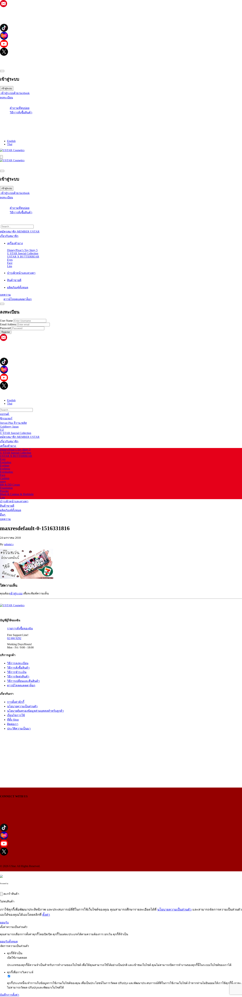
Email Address (8, 324)
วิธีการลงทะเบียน (17, 663)
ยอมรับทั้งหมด (9, 941)
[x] (121, 52)
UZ (2, 429)
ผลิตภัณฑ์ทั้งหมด (10, 510)
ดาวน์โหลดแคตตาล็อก (18, 299)
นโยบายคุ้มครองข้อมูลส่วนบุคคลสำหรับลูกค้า (35, 710)
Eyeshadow (6, 471)
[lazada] (121, 36)
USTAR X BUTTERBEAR (23, 256)
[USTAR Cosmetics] (12, 150)
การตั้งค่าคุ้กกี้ (15, 701)
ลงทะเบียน (6, 97)
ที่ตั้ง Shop (13, 719)
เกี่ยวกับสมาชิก (9, 441)
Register (5, 332)
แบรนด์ (5, 414)
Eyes (10, 259)
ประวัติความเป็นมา (19, 728)
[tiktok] (121, 28)
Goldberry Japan (9, 426)
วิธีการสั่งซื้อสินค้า (21, 112)
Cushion (4, 478)
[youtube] (121, 44)
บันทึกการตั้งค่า (9, 994)
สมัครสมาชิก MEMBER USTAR (20, 436)
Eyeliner (4, 465)
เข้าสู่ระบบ (6, 88)
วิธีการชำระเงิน (16, 672)
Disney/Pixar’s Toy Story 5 (22, 250)
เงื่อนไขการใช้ (16, 715)
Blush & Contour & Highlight (16, 494)
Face (9, 262)
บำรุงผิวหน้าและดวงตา (14, 501)
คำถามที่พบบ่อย (19, 108)
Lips (9, 266)
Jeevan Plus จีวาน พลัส (13, 422)
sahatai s (8, 544)
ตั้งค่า (46, 914)
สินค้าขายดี (7, 505)
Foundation (6, 487)
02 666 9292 (14, 638)
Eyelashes (5, 462)
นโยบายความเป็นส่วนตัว (22, 706)
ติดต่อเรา (12, 724)
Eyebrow (5, 468)
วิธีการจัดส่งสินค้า (18, 676)
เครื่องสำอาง (8, 445)
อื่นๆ (3, 514)
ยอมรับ (4, 922)
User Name (6, 320)
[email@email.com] (3, 6)
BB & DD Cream (10, 484)
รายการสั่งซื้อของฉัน (20, 628)
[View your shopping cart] (121, 122)
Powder (4, 491)
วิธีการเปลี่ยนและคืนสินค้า (23, 680)
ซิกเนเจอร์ (6, 418)
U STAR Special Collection (22, 253)
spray (3, 481)
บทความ (5, 519)
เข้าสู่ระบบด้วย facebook (15, 93)
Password (5, 328)
